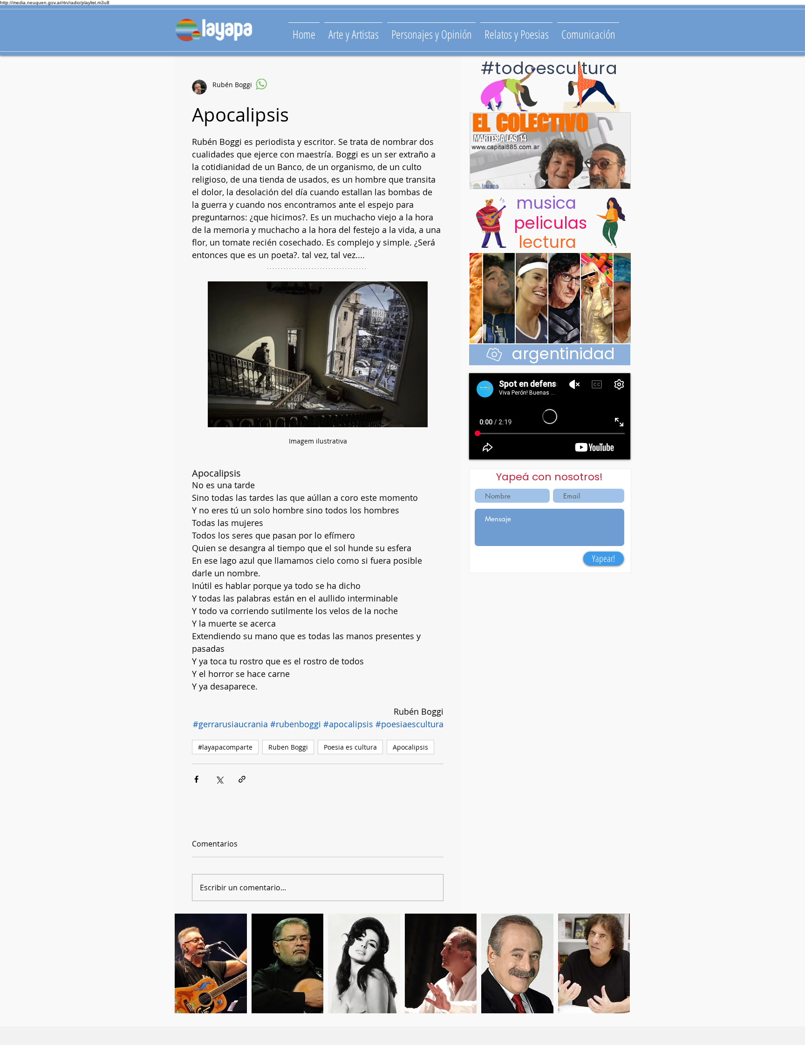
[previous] (191, 968)
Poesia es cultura (350, 747)
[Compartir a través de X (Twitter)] (219, 779)
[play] (610, 1005)
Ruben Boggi (288, 747)
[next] (613, 968)
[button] (211, 963)
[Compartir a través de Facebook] (196, 779)
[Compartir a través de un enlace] (242, 779)
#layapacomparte (225, 747)
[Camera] (494, 353)
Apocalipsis (410, 747)
